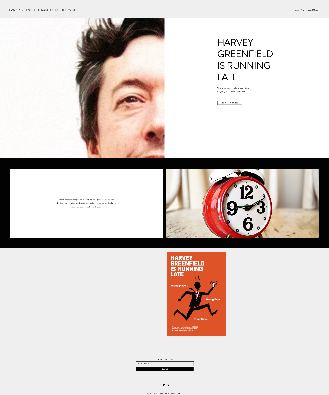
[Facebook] (160, 385)
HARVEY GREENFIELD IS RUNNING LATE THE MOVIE (43, 10)
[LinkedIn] (168, 385)
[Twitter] (164, 385)
